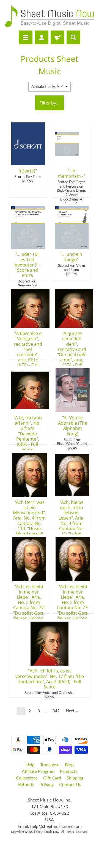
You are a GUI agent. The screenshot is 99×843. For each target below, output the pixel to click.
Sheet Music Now (47, 831)
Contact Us (70, 784)
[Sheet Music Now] (49, 16)
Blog (69, 764)
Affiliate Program (38, 771)
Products (69, 771)
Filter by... (49, 103)
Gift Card (52, 777)
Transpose (49, 764)
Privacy (46, 784)
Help (30, 764)
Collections (27, 777)
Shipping (75, 777)
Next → (72, 711)
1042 (55, 711)
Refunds (26, 784)
